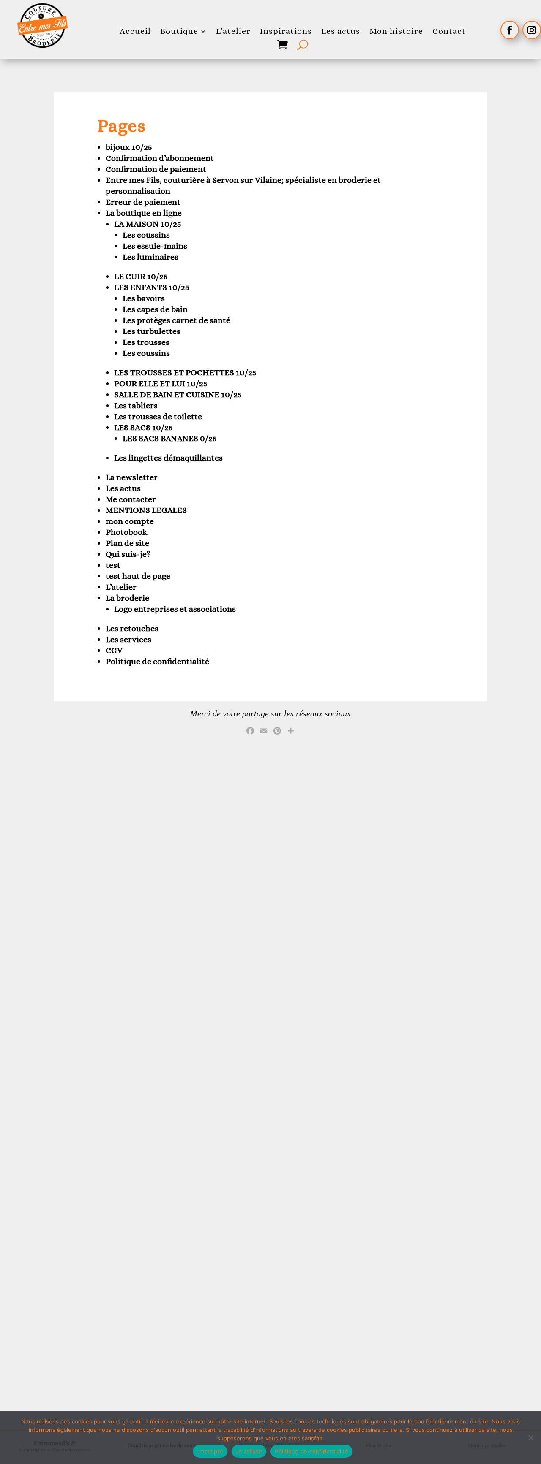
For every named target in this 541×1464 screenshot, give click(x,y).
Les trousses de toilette (158, 416)
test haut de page (138, 576)
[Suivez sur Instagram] (531, 30)
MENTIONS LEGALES (146, 510)
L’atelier (233, 31)
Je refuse (249, 1451)
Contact (449, 31)
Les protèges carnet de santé (176, 320)
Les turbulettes (151, 331)
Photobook (126, 532)
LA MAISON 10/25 (147, 224)
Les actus (340, 31)
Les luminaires (150, 257)
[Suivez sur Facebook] (509, 30)
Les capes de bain (155, 309)
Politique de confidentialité (157, 661)
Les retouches (132, 628)
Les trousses (146, 342)
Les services (128, 639)
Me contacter (131, 499)
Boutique (179, 31)
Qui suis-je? (128, 554)
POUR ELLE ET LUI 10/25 (161, 383)
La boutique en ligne (144, 213)
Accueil (135, 31)
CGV (114, 650)
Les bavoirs (144, 298)
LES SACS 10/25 (143, 427)
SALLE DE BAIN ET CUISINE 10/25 (178, 394)
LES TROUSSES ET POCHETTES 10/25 (185, 372)
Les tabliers (136, 405)
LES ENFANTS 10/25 (151, 287)
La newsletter (132, 477)
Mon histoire (396, 31)
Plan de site (127, 543)
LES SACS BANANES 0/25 (170, 438)
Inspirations (286, 31)
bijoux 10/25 (129, 147)
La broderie (127, 598)
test (113, 565)
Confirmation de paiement (156, 169)
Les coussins (146, 235)
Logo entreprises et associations (175, 609)
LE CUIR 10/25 (141, 276)
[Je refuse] (530, 1437)
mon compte (130, 521)
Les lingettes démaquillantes (168, 458)
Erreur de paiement (143, 202)
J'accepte (210, 1451)
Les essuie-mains (155, 246)
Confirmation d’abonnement (160, 158)
